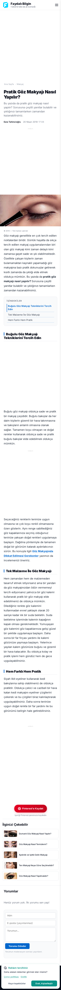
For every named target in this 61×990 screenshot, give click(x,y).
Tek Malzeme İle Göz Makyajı (24, 314)
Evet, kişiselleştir (44, 983)
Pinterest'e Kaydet (32, 808)
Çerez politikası (11, 977)
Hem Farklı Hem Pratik (20, 320)
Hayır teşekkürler (17, 983)
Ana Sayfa (9, 84)
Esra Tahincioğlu (12, 122)
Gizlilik (24, 977)
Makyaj (20, 84)
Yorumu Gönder (17, 946)
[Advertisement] (30, 43)
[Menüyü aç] (56, 5)
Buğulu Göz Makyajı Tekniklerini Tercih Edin (29, 308)
